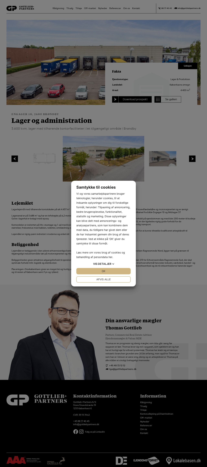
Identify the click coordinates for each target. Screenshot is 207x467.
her (110, 257)
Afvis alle (103, 279)
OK (103, 271)
